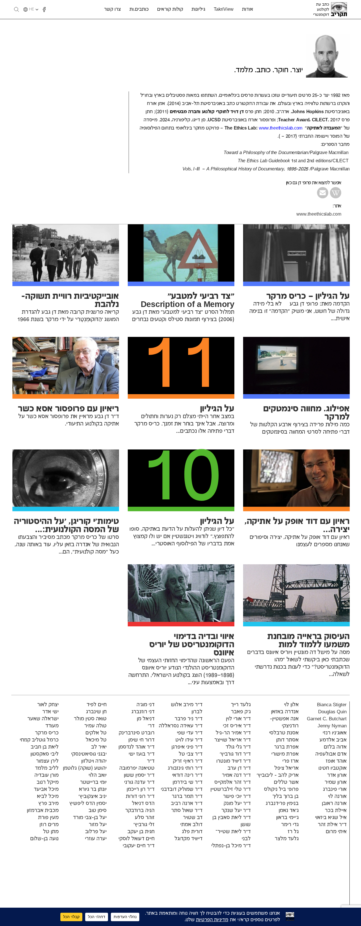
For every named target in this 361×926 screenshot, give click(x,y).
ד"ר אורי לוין (238, 718)
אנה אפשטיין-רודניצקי (284, 722)
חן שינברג (96, 711)
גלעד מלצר (287, 838)
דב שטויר (192, 817)
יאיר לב (99, 747)
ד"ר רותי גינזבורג (185, 768)
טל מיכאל (96, 740)
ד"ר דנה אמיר (236, 775)
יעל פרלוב (96, 831)
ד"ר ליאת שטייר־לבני (233, 835)
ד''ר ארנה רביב (186, 803)
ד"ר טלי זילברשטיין (230, 789)
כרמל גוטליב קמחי (39, 740)
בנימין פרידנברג (282, 803)
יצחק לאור (48, 704)
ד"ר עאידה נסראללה (180, 725)
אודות (247, 9)
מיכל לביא (48, 796)
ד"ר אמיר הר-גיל (233, 733)
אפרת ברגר (286, 747)
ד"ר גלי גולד (238, 747)
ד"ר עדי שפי (189, 733)
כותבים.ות (139, 9)
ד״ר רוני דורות (140, 796)
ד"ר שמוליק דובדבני (181, 789)
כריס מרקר (47, 733)
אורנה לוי (337, 796)
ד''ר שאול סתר (186, 810)
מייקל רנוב (48, 782)
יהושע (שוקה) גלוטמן (85, 768)
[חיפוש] (16, 9)
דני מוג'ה (146, 704)
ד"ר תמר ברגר (187, 796)
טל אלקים (96, 733)
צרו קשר (112, 9)
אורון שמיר (336, 782)
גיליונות (198, 9)
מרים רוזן (49, 824)
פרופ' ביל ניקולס (281, 789)
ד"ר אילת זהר (332, 824)
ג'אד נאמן (289, 810)
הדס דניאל (143, 803)
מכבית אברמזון (43, 810)
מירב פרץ (48, 803)
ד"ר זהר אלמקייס (232, 782)
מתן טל (51, 831)
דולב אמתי (191, 824)
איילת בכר (336, 810)
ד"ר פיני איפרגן (186, 747)
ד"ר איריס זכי (237, 725)
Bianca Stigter (332, 704)
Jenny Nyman (332, 725)
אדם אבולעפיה (331, 754)
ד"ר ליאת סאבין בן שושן (231, 821)
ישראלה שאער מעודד (43, 722)
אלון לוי (291, 704)
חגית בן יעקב (141, 831)
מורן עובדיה (46, 775)
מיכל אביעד (46, 789)
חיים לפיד (97, 704)
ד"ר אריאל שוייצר (232, 740)
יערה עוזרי (96, 838)
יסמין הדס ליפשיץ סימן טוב (88, 807)
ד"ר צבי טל (190, 754)
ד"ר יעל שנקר (236, 810)
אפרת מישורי (285, 754)
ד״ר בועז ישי (142, 754)
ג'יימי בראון (287, 817)
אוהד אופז (336, 761)
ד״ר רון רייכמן (141, 789)
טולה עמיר (95, 725)
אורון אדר (337, 775)
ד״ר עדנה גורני (139, 782)
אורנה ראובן (334, 803)
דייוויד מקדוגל (188, 838)
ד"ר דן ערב (239, 768)
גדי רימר (290, 824)
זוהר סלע (145, 817)
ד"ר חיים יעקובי (139, 845)
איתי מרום (336, 831)
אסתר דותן (287, 740)
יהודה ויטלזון (94, 761)
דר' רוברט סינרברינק (137, 729)
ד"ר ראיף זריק (187, 761)
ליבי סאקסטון (44, 754)
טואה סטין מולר (90, 718)
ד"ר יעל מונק (237, 803)
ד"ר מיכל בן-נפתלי (231, 845)
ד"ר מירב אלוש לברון (186, 708)
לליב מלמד (47, 768)
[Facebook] (44, 9)
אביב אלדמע (333, 740)
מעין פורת (48, 817)
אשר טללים (286, 782)
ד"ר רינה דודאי (187, 775)
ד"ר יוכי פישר (237, 796)
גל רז (293, 831)
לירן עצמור (47, 761)
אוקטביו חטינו (332, 768)
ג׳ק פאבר (241, 711)
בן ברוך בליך (285, 796)
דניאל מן (146, 718)
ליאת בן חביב (45, 747)
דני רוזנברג (143, 711)
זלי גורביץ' (144, 824)
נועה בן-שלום (44, 838)
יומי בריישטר (93, 782)
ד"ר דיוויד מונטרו (233, 761)
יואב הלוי (98, 775)
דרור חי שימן (141, 740)
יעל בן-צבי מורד (90, 817)
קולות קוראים (170, 9)
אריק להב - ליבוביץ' (278, 775)
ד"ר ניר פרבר (187, 718)
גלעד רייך (241, 704)
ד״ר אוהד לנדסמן (136, 747)
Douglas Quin (332, 711)
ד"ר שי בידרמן (187, 782)
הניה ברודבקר (140, 810)
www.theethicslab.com (318, 214)
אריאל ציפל (286, 768)
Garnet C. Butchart (327, 718)
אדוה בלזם (335, 747)
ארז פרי (290, 761)
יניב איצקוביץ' (92, 796)
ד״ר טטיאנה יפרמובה (137, 765)
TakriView (224, 9)
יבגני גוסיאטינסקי (89, 754)
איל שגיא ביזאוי (331, 817)
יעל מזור (98, 824)
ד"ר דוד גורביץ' (235, 754)
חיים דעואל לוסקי (136, 838)
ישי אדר (50, 711)
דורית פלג (192, 831)
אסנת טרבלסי (284, 733)
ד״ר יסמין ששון (139, 775)
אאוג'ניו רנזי (335, 733)
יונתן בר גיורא (93, 789)
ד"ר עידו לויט (188, 740)
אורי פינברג (335, 789)
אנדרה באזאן (285, 711)
